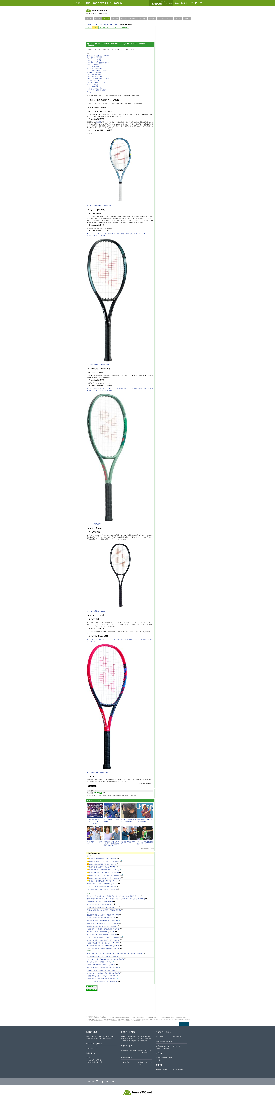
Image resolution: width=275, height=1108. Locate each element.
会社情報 (158, 1069)
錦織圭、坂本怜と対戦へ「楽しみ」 (102, 926)
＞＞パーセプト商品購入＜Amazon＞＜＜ (99, 524)
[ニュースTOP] (88, 27)
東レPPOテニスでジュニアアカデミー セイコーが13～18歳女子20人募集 (115, 953)
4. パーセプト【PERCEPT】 (95, 72)
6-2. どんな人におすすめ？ (96, 88)
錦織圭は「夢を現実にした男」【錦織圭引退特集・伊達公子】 (111, 844)
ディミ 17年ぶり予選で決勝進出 (101, 918)
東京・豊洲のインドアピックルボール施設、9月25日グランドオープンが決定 (116, 899)
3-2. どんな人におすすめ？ (94, 68)
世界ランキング (90, 1038)
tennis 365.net (180, 3)
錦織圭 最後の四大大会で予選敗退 (103, 881)
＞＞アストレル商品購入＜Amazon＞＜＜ (99, 205)
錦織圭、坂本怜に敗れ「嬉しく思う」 (105, 878)
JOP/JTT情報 (159, 1036)
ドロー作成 (115, 19)
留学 (186, 19)
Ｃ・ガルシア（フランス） (132, 639)
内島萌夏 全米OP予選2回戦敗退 (101, 932)
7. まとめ (89, 92)
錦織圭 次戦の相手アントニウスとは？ (103, 943)
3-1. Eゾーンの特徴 (93, 66)
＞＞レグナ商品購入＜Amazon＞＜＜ (97, 611)
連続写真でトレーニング (145, 1050)
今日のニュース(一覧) (111, 24)
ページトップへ (184, 1024)
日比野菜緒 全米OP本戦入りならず (102, 889)
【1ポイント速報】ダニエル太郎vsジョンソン (105, 959)
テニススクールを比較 (144, 1038)
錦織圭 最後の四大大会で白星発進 (101, 978)
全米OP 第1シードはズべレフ (100, 904)
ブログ (178, 19)
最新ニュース (90, 1036)
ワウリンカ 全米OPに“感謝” (99, 962)
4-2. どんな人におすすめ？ (96, 76)
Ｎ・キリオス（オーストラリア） (115, 234)
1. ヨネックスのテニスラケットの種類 (98, 55)
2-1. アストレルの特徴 (94, 59)
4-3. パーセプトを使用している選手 (98, 78)
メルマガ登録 (125, 1062)
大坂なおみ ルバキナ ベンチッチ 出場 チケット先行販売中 (94, 821)
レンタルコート (133, 19)
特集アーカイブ (107, 1038)
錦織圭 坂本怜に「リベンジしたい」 (104, 861)
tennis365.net (91, 1081)
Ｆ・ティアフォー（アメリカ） (96, 388)
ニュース (106, 19)
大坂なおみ (129, 234)
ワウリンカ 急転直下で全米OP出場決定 (103, 948)
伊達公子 (98, 122)
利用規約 (164, 1069)
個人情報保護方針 (178, 1069)
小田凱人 (102, 235)
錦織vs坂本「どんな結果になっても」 (103, 923)
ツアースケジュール (109, 1036)
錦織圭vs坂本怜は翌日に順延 (100, 901)
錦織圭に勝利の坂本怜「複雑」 (103, 864)
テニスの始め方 (142, 1041)
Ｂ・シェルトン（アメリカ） (95, 234)
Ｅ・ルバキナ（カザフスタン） (96, 639)
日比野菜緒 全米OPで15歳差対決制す (102, 967)
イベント (160, 19)
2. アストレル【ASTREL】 (94, 57)
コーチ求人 (143, 19)
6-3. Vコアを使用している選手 (97, 90)
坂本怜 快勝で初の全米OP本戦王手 (102, 934)
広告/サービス (177, 1046)
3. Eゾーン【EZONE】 (93, 65)
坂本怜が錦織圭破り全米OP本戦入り (102, 884)
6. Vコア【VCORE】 (93, 84)
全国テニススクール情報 (128, 1036)
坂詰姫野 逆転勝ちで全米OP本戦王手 (103, 915)
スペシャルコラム (143, 1052)
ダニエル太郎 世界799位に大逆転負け (103, 956)
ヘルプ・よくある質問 (162, 1048)
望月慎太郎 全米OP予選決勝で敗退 (104, 870)
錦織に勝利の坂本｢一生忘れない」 (104, 872)
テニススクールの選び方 (128, 1041)
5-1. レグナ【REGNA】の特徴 (97, 82)
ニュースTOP (97, 24)
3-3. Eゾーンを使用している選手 (97, 70)
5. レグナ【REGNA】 (93, 80)
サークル (169, 19)
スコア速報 (98, 1036)
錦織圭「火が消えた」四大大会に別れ (105, 875)
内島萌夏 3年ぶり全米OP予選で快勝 (102, 970)
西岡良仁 (143, 639)
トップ (89, 19)
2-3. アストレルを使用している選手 (98, 63)
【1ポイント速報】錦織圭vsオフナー (102, 981)
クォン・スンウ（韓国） (106, 390)
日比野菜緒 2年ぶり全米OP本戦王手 (102, 920)
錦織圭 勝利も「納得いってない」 (101, 976)
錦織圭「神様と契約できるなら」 (101, 964)
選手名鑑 (98, 1038)
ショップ (97, 19)
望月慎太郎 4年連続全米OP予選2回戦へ (103, 973)
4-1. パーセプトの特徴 (94, 74)
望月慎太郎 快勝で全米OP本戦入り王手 (103, 940)
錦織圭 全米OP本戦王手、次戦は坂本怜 (103, 929)
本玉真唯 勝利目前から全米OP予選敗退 (103, 946)
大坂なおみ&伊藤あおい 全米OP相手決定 (104, 910)
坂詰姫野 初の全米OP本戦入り (102, 867)
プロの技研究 (132, 1050)
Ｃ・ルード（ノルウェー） (141, 234)
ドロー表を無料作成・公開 (94, 1062)
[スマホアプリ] (103, 27)
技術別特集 (124, 1050)
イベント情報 (177, 1036)
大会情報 (151, 19)
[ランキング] (114, 27)
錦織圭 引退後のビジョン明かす (103, 858)
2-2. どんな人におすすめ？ (96, 61)
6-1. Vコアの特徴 (93, 86)
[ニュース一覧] (95, 27)
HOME (88, 24)
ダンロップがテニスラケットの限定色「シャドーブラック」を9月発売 (114, 896)
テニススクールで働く (144, 1036)
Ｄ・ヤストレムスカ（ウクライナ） (116, 388)
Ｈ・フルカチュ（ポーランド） (137, 388)
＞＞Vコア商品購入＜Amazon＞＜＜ (97, 772)
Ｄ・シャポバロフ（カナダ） (114, 639)
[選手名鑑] (124, 27)
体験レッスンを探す (127, 1038)
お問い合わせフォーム (162, 1046)
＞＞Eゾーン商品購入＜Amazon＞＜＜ (98, 364)
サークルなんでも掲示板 (93, 1060)
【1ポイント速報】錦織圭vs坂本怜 (102, 886)
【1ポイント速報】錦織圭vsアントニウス (104, 937)
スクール (123, 19)
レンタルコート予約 (92, 1048)
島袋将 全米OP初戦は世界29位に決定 (102, 907)
